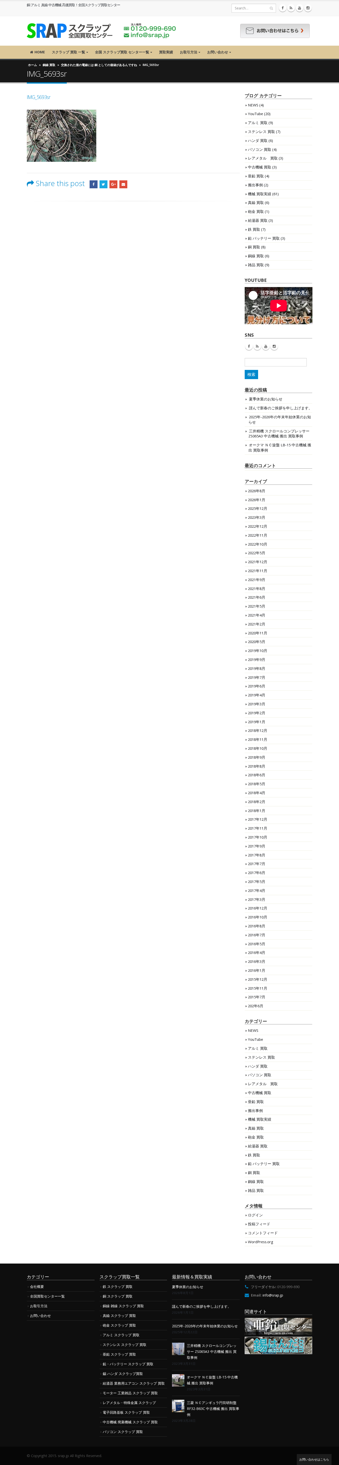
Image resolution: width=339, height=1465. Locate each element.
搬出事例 (255, 184)
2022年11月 (257, 535)
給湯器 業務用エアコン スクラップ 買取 (134, 1383)
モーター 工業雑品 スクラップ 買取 (130, 1393)
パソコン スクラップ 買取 (123, 1431)
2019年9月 (256, 659)
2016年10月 (257, 916)
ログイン (255, 1214)
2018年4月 (256, 792)
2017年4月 (256, 890)
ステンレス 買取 (261, 131)
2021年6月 (256, 597)
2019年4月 (256, 694)
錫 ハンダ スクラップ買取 (123, 1373)
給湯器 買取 (258, 220)
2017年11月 (257, 828)
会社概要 (37, 1286)
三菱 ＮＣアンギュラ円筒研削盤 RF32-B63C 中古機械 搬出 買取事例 (213, 1408)
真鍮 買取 (256, 202)
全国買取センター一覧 (47, 1296)
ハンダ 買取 (258, 140)
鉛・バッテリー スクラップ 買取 (128, 1364)
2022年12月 (257, 526)
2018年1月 (256, 810)
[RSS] (291, 8)
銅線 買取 (49, 65)
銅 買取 (254, 246)
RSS (257, 346)
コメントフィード (263, 1232)
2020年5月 (256, 641)
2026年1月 (256, 499)
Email (123, 184)
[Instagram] (308, 8)
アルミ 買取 (258, 122)
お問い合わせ (217, 52)
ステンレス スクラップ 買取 (124, 1344)
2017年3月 (256, 899)
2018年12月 (257, 730)
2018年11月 (257, 739)
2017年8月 (256, 854)
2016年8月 (256, 925)
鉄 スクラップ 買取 (118, 1286)
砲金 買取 (256, 211)
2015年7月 (256, 996)
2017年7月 (256, 863)
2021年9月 (256, 579)
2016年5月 (256, 943)
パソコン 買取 (259, 149)
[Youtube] (299, 8)
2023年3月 (256, 517)
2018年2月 (256, 801)
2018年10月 (257, 748)
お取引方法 (188, 52)
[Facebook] (282, 8)
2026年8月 (256, 490)
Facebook (94, 184)
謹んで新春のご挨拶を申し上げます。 (280, 407)
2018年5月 (256, 783)
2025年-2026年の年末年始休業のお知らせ (205, 1326)
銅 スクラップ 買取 (118, 1296)
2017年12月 (257, 819)
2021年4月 (256, 615)
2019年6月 (256, 686)
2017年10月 (257, 837)
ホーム (32, 65)
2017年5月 (256, 881)
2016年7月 (256, 934)
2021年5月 (256, 606)
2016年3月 (256, 961)
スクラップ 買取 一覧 (68, 52)
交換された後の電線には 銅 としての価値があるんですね (99, 65)
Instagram (274, 346)
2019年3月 (256, 703)
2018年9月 (256, 757)
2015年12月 (257, 979)
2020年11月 (257, 632)
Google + (113, 184)
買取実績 (166, 52)
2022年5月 (256, 552)
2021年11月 (257, 570)
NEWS (253, 104)
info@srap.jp (273, 1295)
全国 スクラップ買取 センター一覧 (122, 52)
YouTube (255, 113)
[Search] (271, 8)
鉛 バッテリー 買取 (264, 238)
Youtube (266, 346)
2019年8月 (256, 668)
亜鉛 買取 (256, 175)
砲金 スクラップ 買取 (119, 1325)
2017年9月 (256, 846)
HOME (39, 52)
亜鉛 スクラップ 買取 (119, 1354)
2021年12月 (257, 561)
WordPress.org (260, 1241)
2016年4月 (256, 952)
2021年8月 (256, 588)
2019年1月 (256, 721)
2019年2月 (256, 712)
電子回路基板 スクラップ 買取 (126, 1412)
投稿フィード (259, 1223)
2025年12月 (257, 508)
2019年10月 (257, 650)
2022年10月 (257, 544)
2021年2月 (256, 623)
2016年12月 (257, 908)
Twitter (103, 184)
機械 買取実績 (259, 193)
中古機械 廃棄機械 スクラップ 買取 (130, 1422)
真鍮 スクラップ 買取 (119, 1315)
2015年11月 (257, 988)
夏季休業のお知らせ (265, 398)
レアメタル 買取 (263, 158)
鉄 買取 (254, 229)
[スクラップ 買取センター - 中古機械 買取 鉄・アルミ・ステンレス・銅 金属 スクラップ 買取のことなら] (101, 30)
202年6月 (255, 1005)
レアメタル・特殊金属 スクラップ (129, 1402)
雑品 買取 (256, 264)
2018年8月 (256, 766)
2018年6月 (256, 774)
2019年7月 (256, 677)
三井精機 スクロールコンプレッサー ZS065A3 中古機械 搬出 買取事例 (278, 433)
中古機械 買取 (259, 166)
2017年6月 (256, 872)
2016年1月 (256, 970)
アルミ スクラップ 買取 (121, 1335)
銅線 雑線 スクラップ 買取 (123, 1305)
